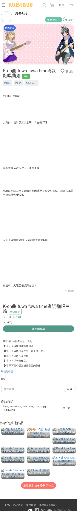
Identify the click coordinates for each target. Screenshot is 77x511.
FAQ (7, 505)
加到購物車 (38, 329)
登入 (71, 5)
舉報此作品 (7, 371)
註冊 (61, 5)
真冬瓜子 (21, 13)
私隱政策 (18, 505)
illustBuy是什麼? (48, 505)
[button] (52, 4)
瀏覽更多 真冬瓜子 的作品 (38, 485)
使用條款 (31, 505)
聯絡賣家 (53, 19)
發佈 (69, 389)
